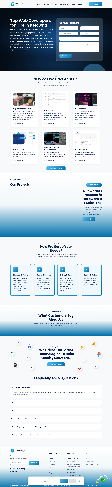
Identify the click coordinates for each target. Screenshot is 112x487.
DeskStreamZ (81, 109)
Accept (64, 481)
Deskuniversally (81, 150)
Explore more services (56, 168)
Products (54, 4)
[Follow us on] (84, 485)
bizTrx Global (18, 150)
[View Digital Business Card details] (24, 99)
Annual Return (71, 472)
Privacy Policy (71, 461)
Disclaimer (70, 469)
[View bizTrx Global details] (24, 138)
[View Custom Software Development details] (55, 138)
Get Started (95, 4)
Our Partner (53, 476)
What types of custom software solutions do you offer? (31, 435)
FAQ (50, 473)
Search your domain (92, 464)
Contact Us (89, 461)
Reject (72, 481)
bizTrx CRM (48, 110)
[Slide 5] (60, 225)
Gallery (72, 4)
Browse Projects (94, 185)
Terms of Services (73, 458)
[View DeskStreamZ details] (86, 99)
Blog (87, 458)
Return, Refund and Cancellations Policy (73, 465)
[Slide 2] (51, 225)
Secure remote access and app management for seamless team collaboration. (85, 154)
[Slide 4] (57, 225)
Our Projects (64, 4)
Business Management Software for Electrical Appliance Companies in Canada (24, 154)
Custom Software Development (51, 149)
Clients (51, 470)
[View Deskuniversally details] (86, 138)
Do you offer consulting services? (23, 419)
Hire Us (80, 4)
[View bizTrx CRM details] (55, 99)
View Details (17, 123)
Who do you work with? (19, 411)
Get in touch (66, 56)
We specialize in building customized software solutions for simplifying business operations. (55, 154)
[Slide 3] (54, 225)
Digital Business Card (22, 109)
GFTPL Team (25, 485)
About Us (46, 4)
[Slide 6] (63, 225)
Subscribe (34, 462)
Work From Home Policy (74, 475)
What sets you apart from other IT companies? (28, 427)
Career (51, 467)
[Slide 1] (48, 225)
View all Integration (56, 364)
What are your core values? (21, 403)
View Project (19, 219)
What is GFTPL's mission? (20, 388)
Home (39, 4)
